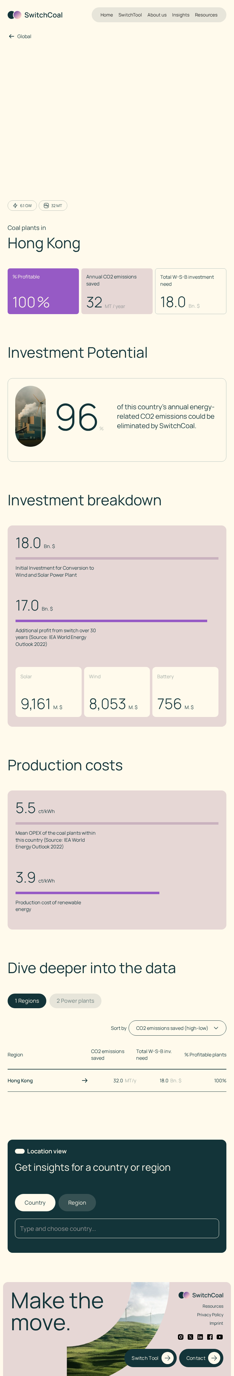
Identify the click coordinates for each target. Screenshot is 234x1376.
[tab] (27, 1001)
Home (107, 15)
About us (157, 15)
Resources (206, 15)
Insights (181, 15)
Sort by (118, 1028)
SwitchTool (130, 15)
